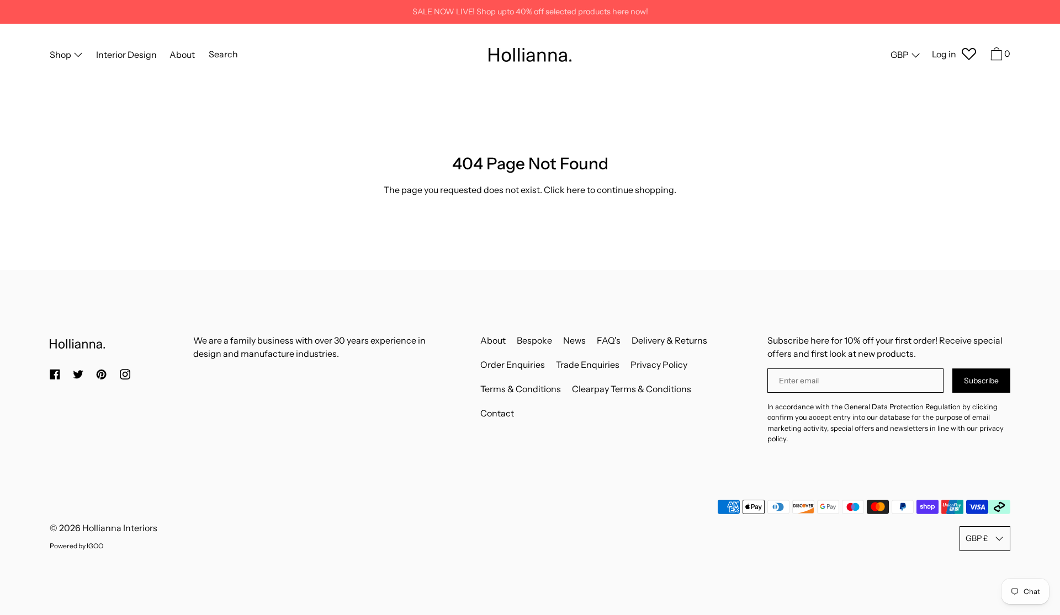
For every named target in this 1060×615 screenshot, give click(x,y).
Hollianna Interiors (119, 527)
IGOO (95, 546)
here (575, 189)
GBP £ (977, 538)
